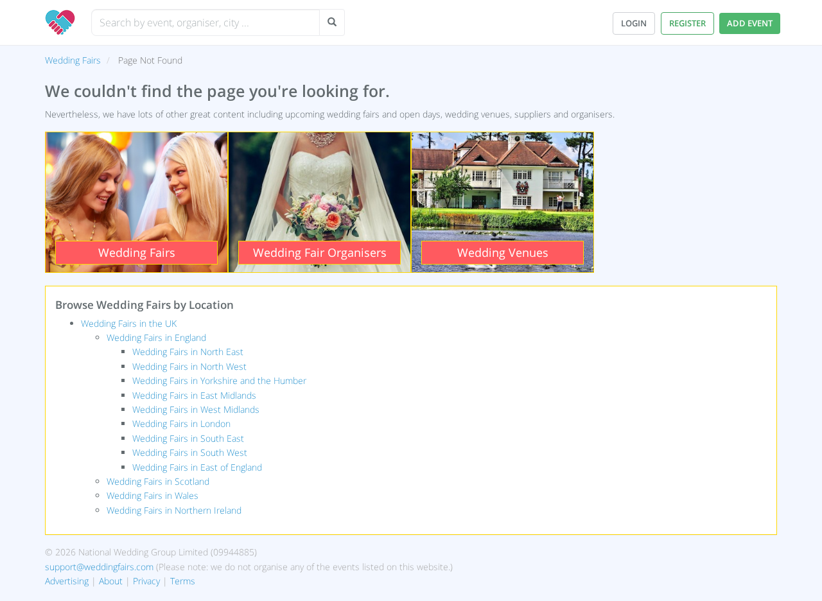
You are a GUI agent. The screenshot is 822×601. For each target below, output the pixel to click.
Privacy (146, 581)
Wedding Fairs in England (156, 337)
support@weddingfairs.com (99, 567)
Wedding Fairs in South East (188, 438)
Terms (182, 581)
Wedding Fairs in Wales (152, 495)
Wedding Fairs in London (181, 423)
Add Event (750, 23)
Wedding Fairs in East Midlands (194, 395)
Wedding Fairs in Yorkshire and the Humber (219, 380)
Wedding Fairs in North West (189, 366)
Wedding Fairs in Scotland (158, 481)
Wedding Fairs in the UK (129, 323)
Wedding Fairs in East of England (197, 467)
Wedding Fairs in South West (189, 452)
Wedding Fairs (73, 60)
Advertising (67, 581)
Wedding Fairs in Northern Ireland (174, 510)
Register (687, 23)
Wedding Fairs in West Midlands (195, 409)
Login (634, 23)
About (111, 581)
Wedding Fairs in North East (187, 351)
